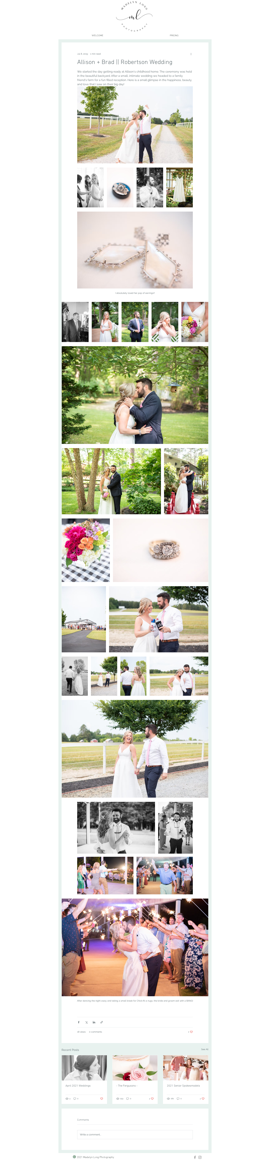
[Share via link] (101, 1022)
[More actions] (191, 54)
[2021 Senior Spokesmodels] (185, 1067)
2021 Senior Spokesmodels (183, 1086)
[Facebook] (195, 1157)
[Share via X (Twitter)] (86, 1022)
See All (204, 1049)
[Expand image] (90, 187)
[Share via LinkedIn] (93, 1022)
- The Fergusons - (127, 1086)
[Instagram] (200, 1157)
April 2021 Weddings (78, 1086)
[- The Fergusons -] (135, 1067)
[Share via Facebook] (78, 1022)
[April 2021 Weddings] (84, 1067)
